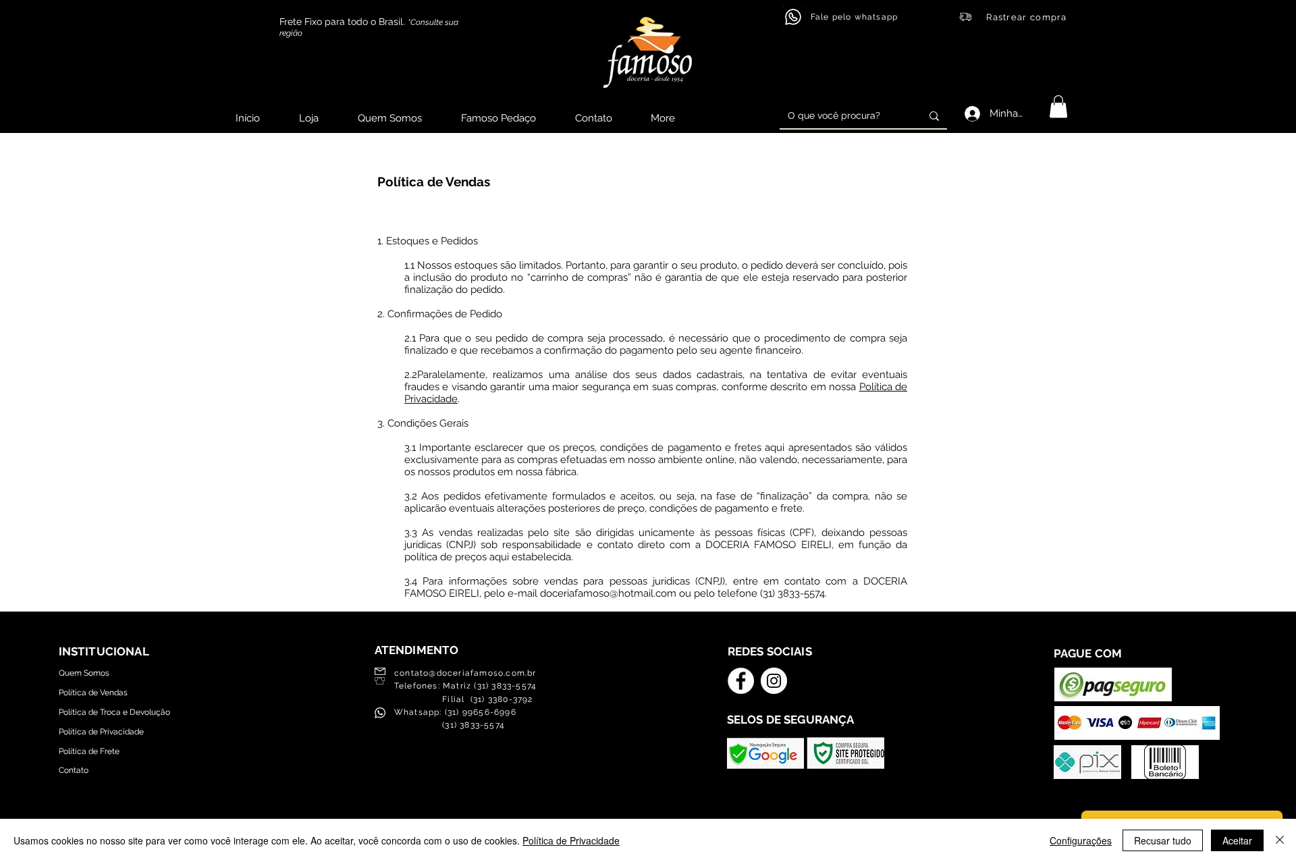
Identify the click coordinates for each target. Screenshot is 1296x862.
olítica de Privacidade (103, 731)
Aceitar (1237, 840)
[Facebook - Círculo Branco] (741, 681)
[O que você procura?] (934, 115)
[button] (1058, 106)
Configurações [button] (1081, 840)
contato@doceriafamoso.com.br (465, 673)
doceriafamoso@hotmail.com (608, 593)
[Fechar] (1280, 840)
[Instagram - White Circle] (774, 681)
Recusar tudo (1162, 840)
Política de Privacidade (571, 840)
